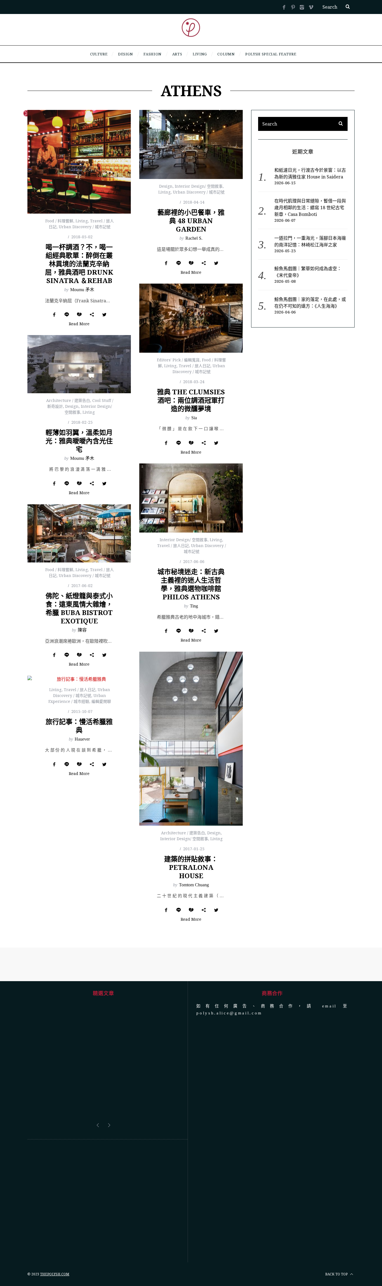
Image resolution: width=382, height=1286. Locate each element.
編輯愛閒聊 (101, 701)
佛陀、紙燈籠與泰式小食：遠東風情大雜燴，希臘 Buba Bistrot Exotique (79, 608)
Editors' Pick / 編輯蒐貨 (178, 359)
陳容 (82, 630)
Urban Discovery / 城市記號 (84, 226)
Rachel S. (193, 238)
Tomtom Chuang (194, 884)
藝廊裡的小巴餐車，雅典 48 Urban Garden (191, 221)
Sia (194, 417)
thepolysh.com (54, 1232)
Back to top (336, 1232)
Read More (79, 324)
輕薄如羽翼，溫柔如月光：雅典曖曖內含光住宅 (79, 441)
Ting (194, 606)
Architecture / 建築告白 (68, 400)
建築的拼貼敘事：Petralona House (191, 867)
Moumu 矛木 (82, 289)
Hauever (82, 739)
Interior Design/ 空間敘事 (199, 186)
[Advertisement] (103, 1159)
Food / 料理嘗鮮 (59, 220)
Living (82, 220)
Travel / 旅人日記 (194, 365)
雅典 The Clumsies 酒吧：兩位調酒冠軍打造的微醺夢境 (191, 400)
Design (166, 186)
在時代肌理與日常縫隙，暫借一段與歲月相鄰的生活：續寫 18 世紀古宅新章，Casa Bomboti (310, 207)
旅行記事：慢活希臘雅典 (79, 725)
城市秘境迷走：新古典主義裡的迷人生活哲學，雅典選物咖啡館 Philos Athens (191, 584)
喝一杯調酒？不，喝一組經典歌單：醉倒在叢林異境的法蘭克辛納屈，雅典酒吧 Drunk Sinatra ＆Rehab (79, 263)
